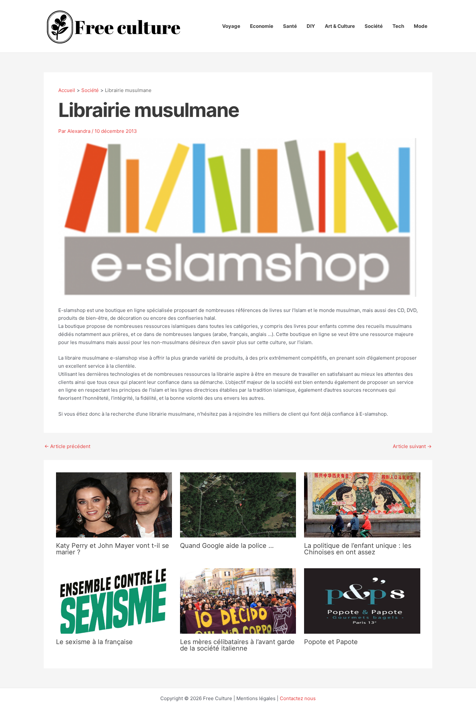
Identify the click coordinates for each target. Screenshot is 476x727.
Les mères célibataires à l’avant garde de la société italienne (237, 645)
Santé (290, 26)
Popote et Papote (331, 642)
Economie (261, 26)
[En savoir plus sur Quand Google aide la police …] (238, 505)
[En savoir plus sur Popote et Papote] (362, 600)
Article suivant (412, 446)
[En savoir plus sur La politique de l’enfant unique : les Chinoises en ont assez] (362, 505)
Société (374, 26)
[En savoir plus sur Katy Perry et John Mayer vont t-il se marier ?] (114, 505)
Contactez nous (298, 698)
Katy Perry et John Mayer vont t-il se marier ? (112, 549)
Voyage (231, 26)
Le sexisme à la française (94, 642)
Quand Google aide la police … (227, 545)
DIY (311, 26)
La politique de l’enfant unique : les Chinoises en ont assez (357, 549)
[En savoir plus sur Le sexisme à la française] (114, 600)
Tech (398, 26)
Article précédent (67, 446)
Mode (420, 26)
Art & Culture (340, 26)
